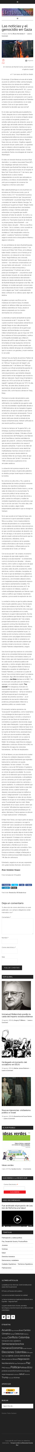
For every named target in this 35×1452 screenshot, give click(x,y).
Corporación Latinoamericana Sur (17, 12)
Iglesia (10, 1356)
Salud (4, 1253)
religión (4, 1374)
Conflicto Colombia (18, 1337)
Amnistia (16, 1330)
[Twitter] (4, 1317)
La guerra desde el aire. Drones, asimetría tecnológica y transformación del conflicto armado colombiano (17, 1308)
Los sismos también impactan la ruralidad (15, 1295)
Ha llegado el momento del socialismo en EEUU (14, 1063)
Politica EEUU (26, 1367)
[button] (17, 1219)
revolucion (16, 1374)
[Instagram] (8, 1317)
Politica (14, 1367)
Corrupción (5, 1341)
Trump (5, 1377)
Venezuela (10, 1377)
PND (3, 1368)
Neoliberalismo (8, 1363)
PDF (3, 63)
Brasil (21, 1330)
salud (21, 1374)
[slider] (16, 1226)
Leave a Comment (7, 1070)
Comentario (6, 917)
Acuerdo (6, 1330)
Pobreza (8, 1368)
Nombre (5, 938)
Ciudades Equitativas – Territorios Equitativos (17, 1264)
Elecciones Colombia (14, 1352)
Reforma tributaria (24, 1371)
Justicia (16, 1356)
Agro (13, 1330)
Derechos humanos (8, 1256)
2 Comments (27, 1169)
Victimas (5, 1249)
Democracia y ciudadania (10, 1260)
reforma (15, 1371)
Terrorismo (27, 1374)
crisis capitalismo (15, 1341)
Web (3, 957)
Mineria (15, 1359)
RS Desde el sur (21, 892)
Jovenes (5, 1245)
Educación (29, 1348)
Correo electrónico (9, 947)
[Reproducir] (4, 1226)
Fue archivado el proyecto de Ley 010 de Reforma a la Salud (17, 1206)
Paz (28, 1362)
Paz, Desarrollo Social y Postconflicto (15, 1241)
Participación (21, 1363)
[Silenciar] (28, 1226)
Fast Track (5, 1356)
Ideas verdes (8, 1165)
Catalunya (19, 1334)
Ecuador (25, 1348)
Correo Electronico (11, 1184)
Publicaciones (6, 1268)
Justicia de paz (24, 1356)
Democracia (8, 1344)
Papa (16, 1363)
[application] (17, 1219)
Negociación (24, 1359)
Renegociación (10, 1374)
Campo (12, 1334)
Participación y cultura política (12, 1238)
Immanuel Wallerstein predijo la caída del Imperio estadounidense (17, 1015)
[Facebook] (13, 1317)
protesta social (7, 1371)
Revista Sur (12, 892)
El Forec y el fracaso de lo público (12, 1291)
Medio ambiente (7, 1359)
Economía (17, 1347)
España (31, 1352)
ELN (27, 1352)
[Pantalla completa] (31, 1226)
